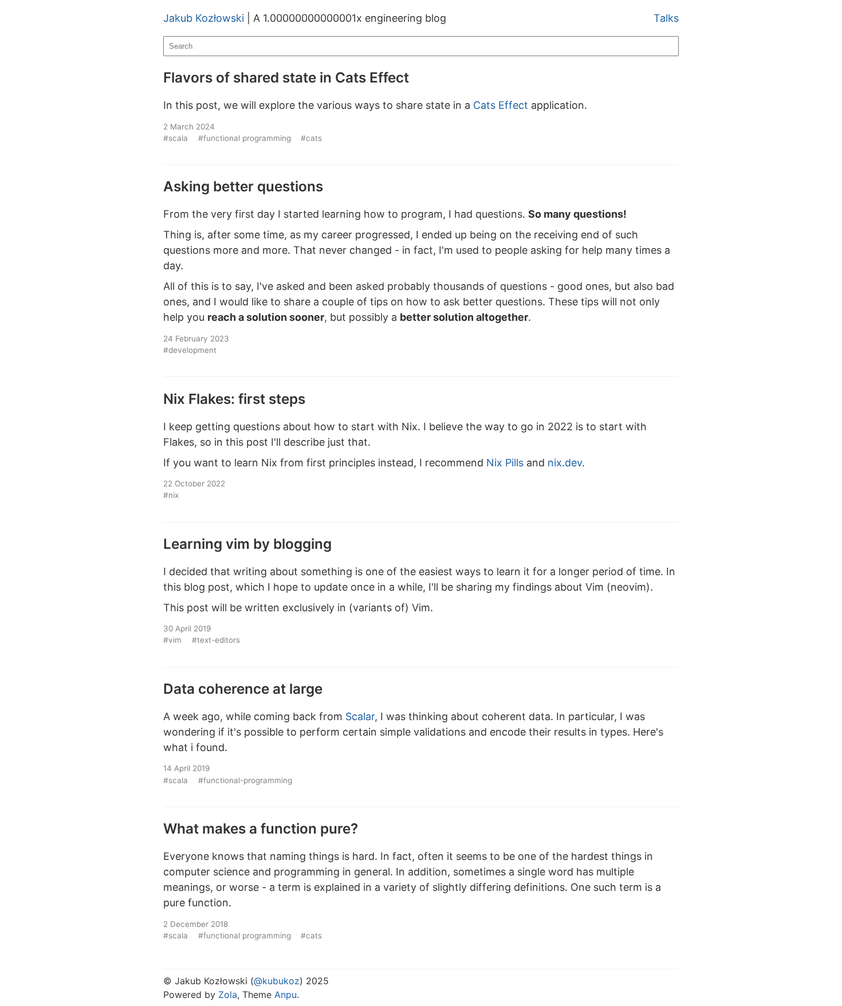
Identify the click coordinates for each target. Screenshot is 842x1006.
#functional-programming (245, 780)
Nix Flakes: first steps (234, 398)
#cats (311, 138)
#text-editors (216, 640)
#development (190, 350)
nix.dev (565, 463)
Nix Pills (505, 463)
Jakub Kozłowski (203, 18)
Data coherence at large (242, 688)
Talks (666, 18)
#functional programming (244, 138)
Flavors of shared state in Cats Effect (286, 77)
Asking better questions (243, 186)
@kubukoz (277, 981)
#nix (171, 495)
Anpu (285, 994)
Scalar (360, 716)
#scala (175, 138)
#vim (172, 640)
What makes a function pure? (260, 828)
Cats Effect (500, 105)
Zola (227, 994)
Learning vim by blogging (247, 543)
